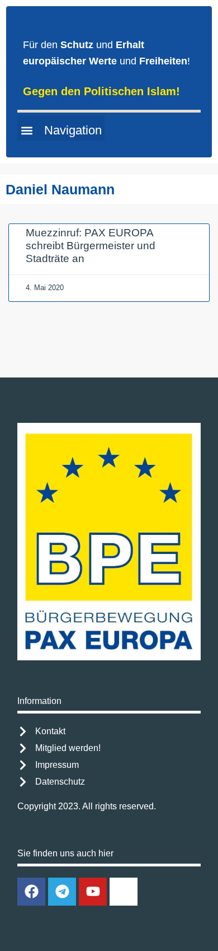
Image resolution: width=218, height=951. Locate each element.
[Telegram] (62, 892)
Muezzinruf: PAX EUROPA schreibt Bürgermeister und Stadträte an (90, 245)
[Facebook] (31, 892)
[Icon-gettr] (124, 892)
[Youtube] (93, 892)
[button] (61, 128)
